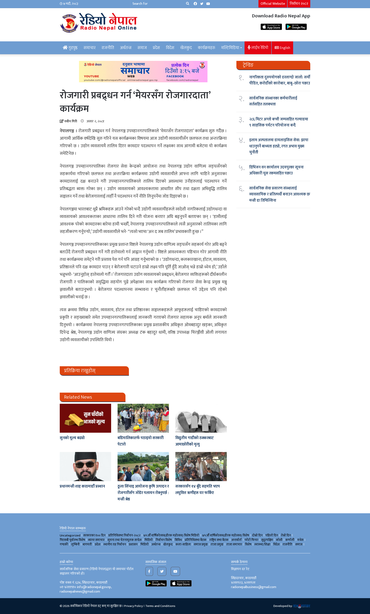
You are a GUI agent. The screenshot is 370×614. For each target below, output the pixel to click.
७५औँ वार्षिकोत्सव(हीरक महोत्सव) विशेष (225, 535)
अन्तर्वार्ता (236, 540)
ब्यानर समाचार (96, 540)
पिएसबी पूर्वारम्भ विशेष (72, 540)
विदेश (170, 47)
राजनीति (107, 47)
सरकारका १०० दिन (94, 535)
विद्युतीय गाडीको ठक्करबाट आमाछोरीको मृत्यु (194, 441)
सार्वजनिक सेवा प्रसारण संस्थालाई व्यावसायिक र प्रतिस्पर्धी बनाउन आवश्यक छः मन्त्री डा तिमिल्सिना (279, 194)
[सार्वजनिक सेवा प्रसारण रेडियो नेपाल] (99, 22)
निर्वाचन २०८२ (299, 4)
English (284, 48)
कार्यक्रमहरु (206, 47)
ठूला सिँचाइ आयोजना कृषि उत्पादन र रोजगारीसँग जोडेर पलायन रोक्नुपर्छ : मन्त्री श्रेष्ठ (143, 493)
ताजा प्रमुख (217, 544)
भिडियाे (149, 540)
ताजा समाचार (234, 544)
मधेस (300, 540)
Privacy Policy (133, 606)
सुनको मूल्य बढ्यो (72, 438)
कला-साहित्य (183, 544)
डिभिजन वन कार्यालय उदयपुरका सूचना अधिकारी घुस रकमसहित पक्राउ (276, 170)
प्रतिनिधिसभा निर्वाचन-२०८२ (124, 535)
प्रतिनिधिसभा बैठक (195, 540)
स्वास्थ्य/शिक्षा (262, 544)
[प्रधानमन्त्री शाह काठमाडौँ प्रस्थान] (85, 466)
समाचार (89, 47)
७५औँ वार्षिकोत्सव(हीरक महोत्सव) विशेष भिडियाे (171, 535)
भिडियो (144, 544)
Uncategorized (70, 535)
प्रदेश (156, 47)
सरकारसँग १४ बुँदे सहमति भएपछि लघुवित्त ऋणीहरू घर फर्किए (199, 489)
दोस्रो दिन (257, 535)
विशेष (248, 544)
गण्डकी (64, 544)
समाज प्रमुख (201, 544)
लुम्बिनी (75, 544)
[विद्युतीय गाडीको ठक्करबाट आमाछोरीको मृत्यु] (201, 418)
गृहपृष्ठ (73, 47)
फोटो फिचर (251, 540)
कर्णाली (289, 540)
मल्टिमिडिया (230, 47)
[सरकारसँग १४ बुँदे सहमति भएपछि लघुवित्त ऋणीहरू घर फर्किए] (201, 466)
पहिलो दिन (272, 535)
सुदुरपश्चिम (267, 540)
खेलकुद (186, 47)
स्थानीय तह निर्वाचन (114, 544)
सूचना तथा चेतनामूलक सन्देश (124, 540)
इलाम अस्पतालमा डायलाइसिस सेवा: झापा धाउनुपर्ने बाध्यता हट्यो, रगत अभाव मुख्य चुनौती (278, 146)
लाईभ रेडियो (259, 47)
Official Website (273, 4)
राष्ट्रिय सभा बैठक (218, 540)
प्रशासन (133, 544)
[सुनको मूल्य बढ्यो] (85, 418)
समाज (142, 47)
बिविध (178, 540)
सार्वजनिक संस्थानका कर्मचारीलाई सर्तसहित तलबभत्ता (273, 101)
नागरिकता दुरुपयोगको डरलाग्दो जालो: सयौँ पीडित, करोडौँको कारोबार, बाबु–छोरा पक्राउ (279, 80)
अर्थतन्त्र (125, 47)
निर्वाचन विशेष (164, 540)
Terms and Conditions (160, 606)
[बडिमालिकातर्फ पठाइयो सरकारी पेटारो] (143, 418)
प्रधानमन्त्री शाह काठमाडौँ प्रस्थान (82, 486)
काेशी (279, 540)
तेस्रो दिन (286, 535)
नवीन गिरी (70, 121)
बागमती (87, 544)
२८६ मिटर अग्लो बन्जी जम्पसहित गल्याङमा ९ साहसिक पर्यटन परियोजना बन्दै (278, 122)
